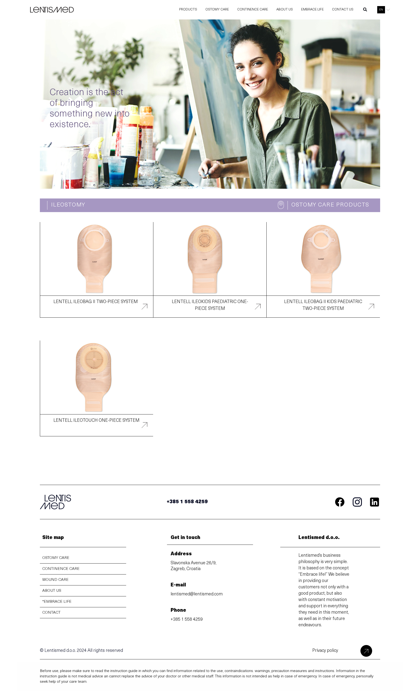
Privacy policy (325, 651)
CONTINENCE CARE (60, 569)
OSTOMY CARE (55, 558)
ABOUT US (51, 591)
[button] (365, 11)
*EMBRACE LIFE (56, 602)
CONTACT (51, 613)
